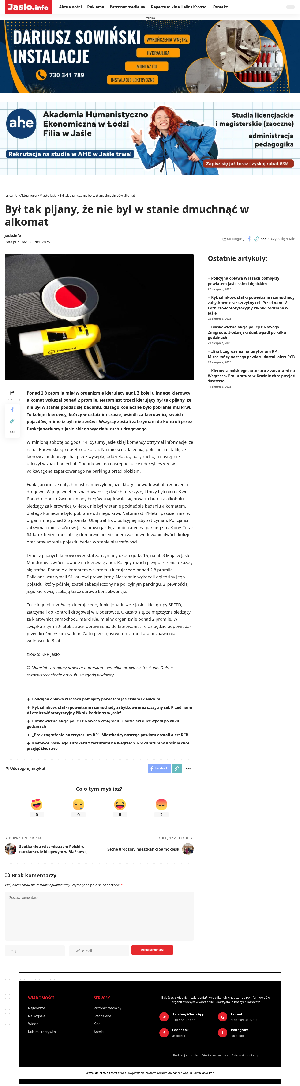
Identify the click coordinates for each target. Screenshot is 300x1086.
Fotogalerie (102, 1016)
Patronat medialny (107, 1008)
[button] (256, 239)
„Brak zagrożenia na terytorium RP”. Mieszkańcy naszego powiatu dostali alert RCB (110, 734)
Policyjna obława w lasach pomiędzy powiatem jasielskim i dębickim (96, 699)
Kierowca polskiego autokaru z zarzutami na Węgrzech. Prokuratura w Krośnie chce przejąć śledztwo (251, 376)
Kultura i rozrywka (42, 1032)
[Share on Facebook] (249, 239)
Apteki (99, 1032)
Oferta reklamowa (215, 1055)
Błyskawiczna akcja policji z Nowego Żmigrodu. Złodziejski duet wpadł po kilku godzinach (247, 332)
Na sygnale (36, 1016)
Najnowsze (36, 1008)
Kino (97, 1024)
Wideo (33, 1024)
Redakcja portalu (185, 1055)
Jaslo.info (13, 235)
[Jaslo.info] (28, 7)
